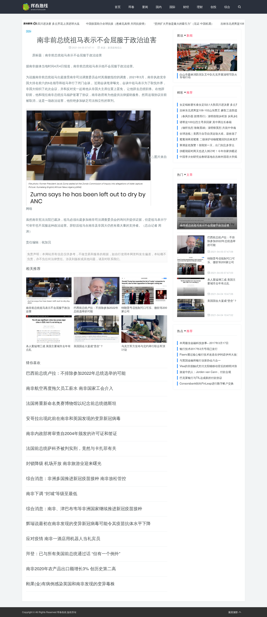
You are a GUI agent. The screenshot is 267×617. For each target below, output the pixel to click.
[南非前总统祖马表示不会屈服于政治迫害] (207, 206)
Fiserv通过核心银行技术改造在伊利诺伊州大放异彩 (211, 354)
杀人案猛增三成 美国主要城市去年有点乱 (48, 347)
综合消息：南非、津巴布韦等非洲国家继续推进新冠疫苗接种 (84, 508)
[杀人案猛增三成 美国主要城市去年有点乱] (190, 287)
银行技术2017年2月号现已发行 (199, 349)
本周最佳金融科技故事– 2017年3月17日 (204, 343)
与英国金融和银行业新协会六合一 (200, 360)
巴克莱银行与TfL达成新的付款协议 (201, 378)
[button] (193, 68)
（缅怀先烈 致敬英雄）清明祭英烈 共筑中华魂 (208, 128)
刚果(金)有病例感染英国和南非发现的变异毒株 (70, 583)
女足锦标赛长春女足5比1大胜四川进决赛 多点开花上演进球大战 (218, 104)
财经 (186, 7)
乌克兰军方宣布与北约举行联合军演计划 (143, 347)
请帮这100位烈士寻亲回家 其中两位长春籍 (206, 122)
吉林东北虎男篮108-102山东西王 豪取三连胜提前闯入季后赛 (217, 110)
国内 (159, 7)
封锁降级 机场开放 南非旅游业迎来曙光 (63, 463)
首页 (118, 7)
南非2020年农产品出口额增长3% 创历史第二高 (71, 568)
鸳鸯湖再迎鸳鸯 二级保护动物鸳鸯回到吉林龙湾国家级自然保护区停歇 (222, 139)
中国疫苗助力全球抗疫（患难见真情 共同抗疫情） (104, 23)
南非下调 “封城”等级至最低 (51, 493)
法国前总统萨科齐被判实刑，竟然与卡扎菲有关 (71, 448)
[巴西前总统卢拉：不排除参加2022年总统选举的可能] (190, 244)
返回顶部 (233, 612)
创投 (213, 7)
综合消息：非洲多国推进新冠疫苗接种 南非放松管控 (76, 478)
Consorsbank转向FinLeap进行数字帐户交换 (207, 383)
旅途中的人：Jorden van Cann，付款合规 (205, 372)
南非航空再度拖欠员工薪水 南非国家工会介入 (69, 388)
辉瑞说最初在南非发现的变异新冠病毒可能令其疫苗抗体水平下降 (88, 523)
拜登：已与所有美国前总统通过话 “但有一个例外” (73, 553)
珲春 (131, 7)
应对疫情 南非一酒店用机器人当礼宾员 (63, 538)
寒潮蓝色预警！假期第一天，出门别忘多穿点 (207, 145)
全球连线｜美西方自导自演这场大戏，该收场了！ (210, 133)
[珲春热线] (35, 7)
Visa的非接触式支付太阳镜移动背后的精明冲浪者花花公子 (215, 366)
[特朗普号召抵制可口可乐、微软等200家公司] (190, 266)
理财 (200, 7)
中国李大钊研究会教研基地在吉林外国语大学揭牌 (210, 157)
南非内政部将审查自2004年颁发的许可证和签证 (71, 433)
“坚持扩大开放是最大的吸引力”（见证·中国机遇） (172, 23)
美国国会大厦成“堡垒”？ (88, 346)
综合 (227, 7)
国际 (172, 7)
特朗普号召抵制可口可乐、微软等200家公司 (144, 309)
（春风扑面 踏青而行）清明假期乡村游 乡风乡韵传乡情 (213, 116)
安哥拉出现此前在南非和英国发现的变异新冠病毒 (73, 418)
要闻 (145, 7)
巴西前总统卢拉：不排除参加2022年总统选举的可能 (96, 309)
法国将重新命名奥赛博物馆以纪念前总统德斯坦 (71, 403)
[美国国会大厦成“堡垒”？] (190, 308)
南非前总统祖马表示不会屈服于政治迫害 (48, 309)
